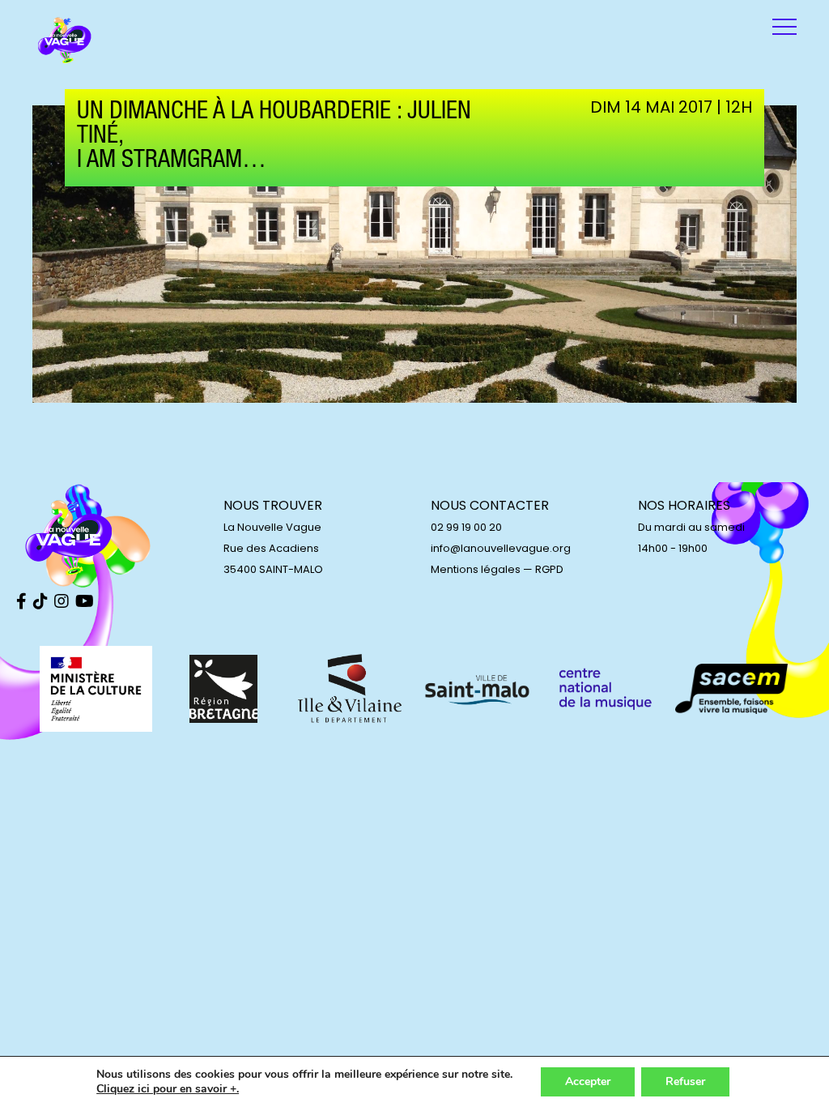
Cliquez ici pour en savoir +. (167, 1089)
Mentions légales (476, 569)
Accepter (587, 1081)
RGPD (549, 569)
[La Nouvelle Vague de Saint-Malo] (64, 40)
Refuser (685, 1081)
